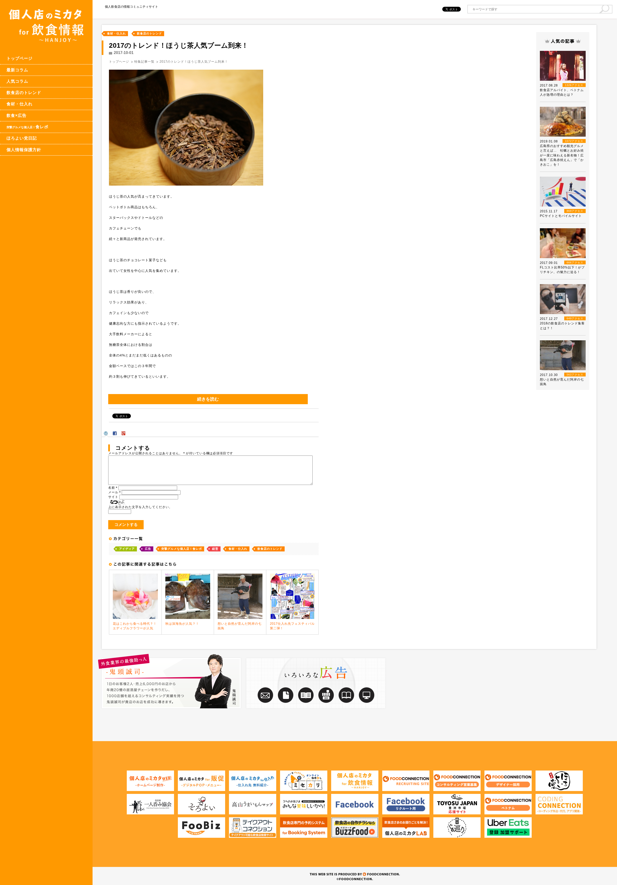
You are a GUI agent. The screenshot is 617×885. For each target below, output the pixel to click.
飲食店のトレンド (24, 92)
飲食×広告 (17, 115)
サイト (113, 497)
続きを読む (208, 399)
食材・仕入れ (20, 104)
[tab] (106, 433)
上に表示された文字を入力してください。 (140, 507)
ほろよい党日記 (22, 138)
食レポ (27, 127)
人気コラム (17, 81)
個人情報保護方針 (24, 150)
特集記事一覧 (144, 61)
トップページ (20, 58)
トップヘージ (119, 61)
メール (114, 492)
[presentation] (106, 433)
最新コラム (17, 70)
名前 (112, 487)
